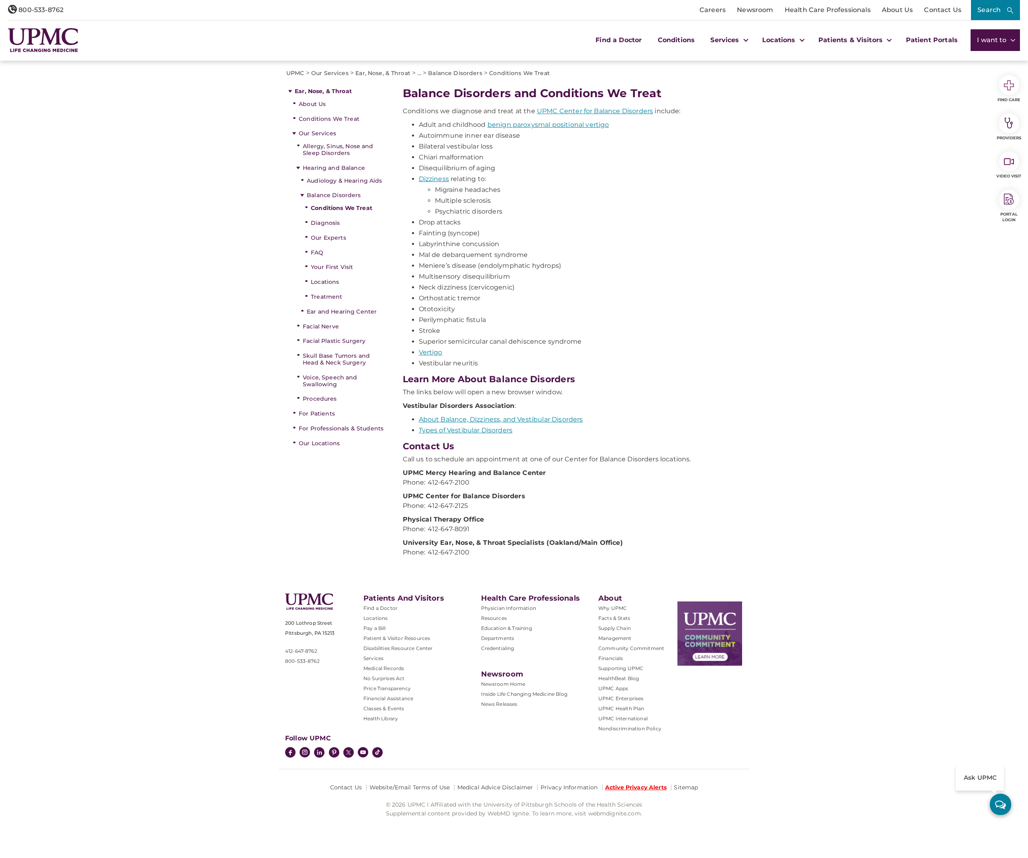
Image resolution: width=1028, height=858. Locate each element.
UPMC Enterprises (621, 698)
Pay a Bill (374, 628)
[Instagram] (305, 753)
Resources (494, 618)
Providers (1009, 138)
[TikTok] (377, 752)
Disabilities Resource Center (397, 648)
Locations (325, 281)
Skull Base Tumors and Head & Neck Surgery (336, 359)
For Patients (317, 413)
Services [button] (725, 40)
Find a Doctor (619, 40)
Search (989, 10)
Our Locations (319, 443)
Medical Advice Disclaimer (495, 787)
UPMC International (623, 718)
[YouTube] (363, 753)
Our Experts (328, 237)
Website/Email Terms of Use (409, 787)
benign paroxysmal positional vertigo (548, 124)
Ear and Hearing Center (342, 311)
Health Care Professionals (828, 10)
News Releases (499, 704)
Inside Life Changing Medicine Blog (524, 694)
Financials (610, 658)
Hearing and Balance (334, 167)
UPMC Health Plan (621, 708)
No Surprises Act (384, 678)
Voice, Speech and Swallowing (330, 381)
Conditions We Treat (329, 118)
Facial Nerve (321, 326)
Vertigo (431, 352)
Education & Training (506, 628)
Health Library (380, 718)
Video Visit (1008, 176)
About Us (897, 10)
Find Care (1009, 99)
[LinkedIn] (319, 753)
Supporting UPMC (620, 668)
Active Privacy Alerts (636, 787)
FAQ (317, 252)
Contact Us (942, 10)
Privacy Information (569, 787)
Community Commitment (631, 648)
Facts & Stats (614, 618)
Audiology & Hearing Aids (344, 180)
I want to (992, 40)
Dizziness (434, 179)
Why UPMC (612, 608)
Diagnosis (325, 222)
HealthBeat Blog (618, 678)
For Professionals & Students (341, 428)
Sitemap (686, 787)
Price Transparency (387, 688)
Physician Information (508, 608)
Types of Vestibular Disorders (466, 430)
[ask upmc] (1000, 804)
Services (373, 658)
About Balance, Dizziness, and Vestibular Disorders (501, 419)
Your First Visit (332, 267)
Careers (713, 10)
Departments (497, 638)
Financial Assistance (388, 698)
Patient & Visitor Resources (396, 638)
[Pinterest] (334, 753)
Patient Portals (932, 40)
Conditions (676, 40)
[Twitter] (348, 752)
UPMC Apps (613, 688)
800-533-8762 (40, 10)
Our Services (317, 133)
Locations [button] (780, 40)
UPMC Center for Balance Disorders (595, 111)
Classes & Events (383, 708)
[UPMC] (43, 40)
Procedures (320, 398)
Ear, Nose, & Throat (323, 91)
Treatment (326, 296)
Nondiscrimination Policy (629, 729)
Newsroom (755, 10)
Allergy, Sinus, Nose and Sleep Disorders (338, 150)
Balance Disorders (334, 195)
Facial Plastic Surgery (334, 340)
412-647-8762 (301, 651)
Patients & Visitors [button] (851, 40)
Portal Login (1009, 217)
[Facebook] (290, 753)
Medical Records (383, 668)
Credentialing (497, 648)
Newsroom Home (503, 684)
